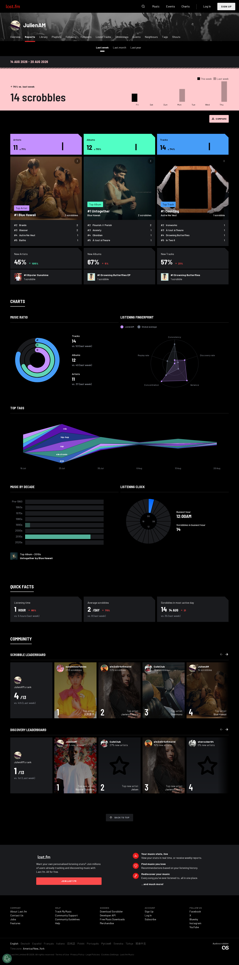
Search (143, 6)
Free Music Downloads (112, 919)
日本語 (71, 943)
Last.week (103, 47)
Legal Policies (93, 954)
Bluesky (194, 919)
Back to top (121, 817)
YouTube (194, 927)
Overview (15, 36)
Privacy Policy (77, 954)
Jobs (13, 919)
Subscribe (150, 919)
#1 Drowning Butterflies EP (114, 275)
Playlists (56, 36)
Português (93, 943)
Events (170, 6)
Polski (80, 943)
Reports (31, 36)
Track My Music (63, 911)
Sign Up (226, 6)
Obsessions (121, 36)
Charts (185, 6)
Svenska (118, 943)
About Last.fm (18, 911)
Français (49, 943)
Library (43, 36)
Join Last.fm (69, 881)
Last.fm (17, 6)
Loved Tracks (103, 36)
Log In (207, 6)
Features (15, 923)
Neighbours (151, 36)
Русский (106, 943)
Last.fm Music (127, 954)
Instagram (195, 923)
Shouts (176, 36)
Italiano (60, 943)
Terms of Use (62, 954)
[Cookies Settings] (7, 958)
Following (71, 36)
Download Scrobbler (111, 911)
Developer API (108, 915)
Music (155, 6)
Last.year (136, 47)
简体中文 (141, 943)
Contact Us (16, 915)
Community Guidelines (67, 919)
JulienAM (34, 25)
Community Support (66, 915)
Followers (86, 36)
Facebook (195, 911)
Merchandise (107, 923)
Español (36, 943)
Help (57, 923)
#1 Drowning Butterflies (185, 275)
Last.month (119, 47)
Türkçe (129, 943)
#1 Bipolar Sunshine (36, 275)
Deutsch (25, 943)
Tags (165, 36)
